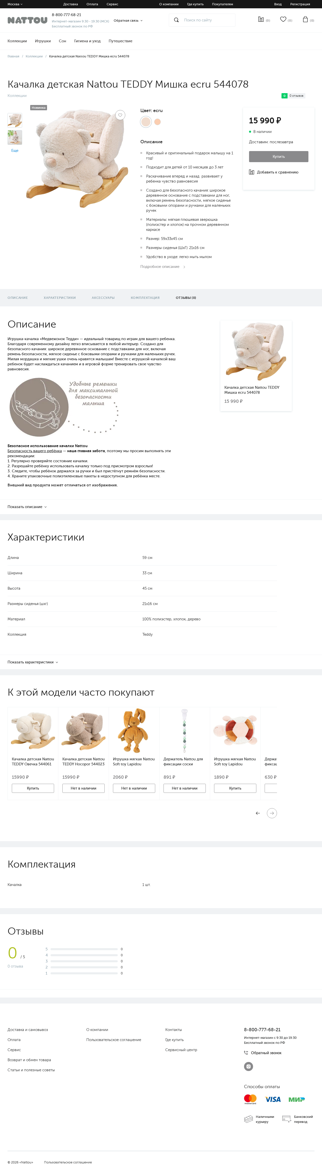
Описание (18, 298)
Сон (62, 41)
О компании (169, 4)
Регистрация (300, 4)
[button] (272, 813)
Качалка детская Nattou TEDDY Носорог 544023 (83, 761)
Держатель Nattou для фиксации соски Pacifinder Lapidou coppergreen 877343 (183, 761)
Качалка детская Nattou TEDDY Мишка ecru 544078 (251, 390)
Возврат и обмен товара (29, 1060)
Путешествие (120, 41)
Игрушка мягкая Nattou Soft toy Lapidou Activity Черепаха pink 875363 (235, 761)
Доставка (70, 4)
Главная (13, 56)
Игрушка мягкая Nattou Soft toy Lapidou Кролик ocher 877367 (134, 761)
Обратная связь (126, 20)
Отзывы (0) (186, 298)
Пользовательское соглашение (113, 1040)
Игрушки (43, 41)
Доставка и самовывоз (28, 1029)
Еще (14, 150)
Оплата (92, 4)
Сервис (112, 4)
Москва (13, 4)
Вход (278, 4)
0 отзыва (15, 966)
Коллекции (17, 41)
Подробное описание (160, 266)
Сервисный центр (181, 1050)
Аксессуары (103, 298)
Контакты (173, 1029)
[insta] (248, 1066)
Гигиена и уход (87, 41)
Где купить (195, 4)
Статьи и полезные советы (31, 1070)
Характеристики (60, 298)
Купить (279, 156)
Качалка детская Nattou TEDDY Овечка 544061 (33, 761)
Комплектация (145, 298)
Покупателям (222, 4)
